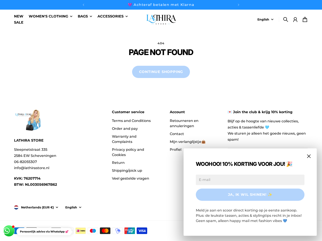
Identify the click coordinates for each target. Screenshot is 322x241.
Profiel (175, 149)
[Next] (238, 5)
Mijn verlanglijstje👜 (188, 142)
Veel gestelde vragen (130, 178)
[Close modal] (308, 156)
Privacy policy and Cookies (128, 152)
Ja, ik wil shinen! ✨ (250, 194)
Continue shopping (161, 72)
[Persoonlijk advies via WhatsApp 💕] (9, 231)
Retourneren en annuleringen (184, 123)
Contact (177, 134)
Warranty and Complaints (124, 139)
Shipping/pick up (127, 170)
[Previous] (83, 5)
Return (118, 163)
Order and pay (125, 129)
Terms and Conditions (131, 121)
